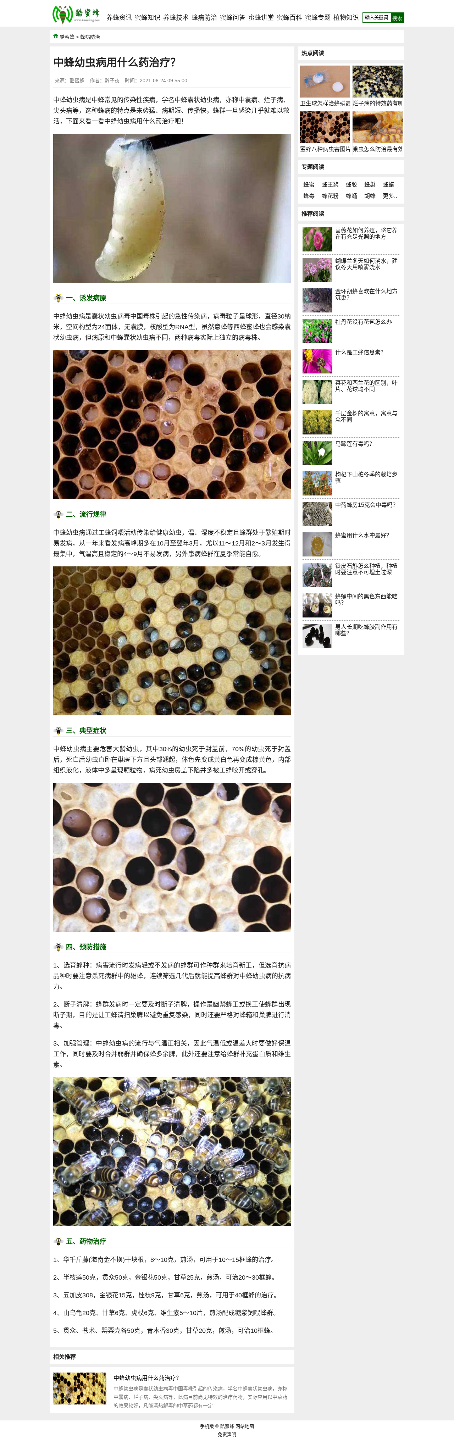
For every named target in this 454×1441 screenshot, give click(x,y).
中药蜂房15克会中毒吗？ (366, 505)
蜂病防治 (204, 17)
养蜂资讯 (119, 17)
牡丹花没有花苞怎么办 (363, 322)
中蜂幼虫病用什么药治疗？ (148, 1378)
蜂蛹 (351, 196)
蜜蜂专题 (318, 17)
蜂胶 (351, 185)
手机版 (207, 1426)
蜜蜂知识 (147, 17)
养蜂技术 (176, 17)
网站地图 (245, 1426)
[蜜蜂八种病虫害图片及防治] (325, 141)
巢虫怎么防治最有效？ (381, 149)
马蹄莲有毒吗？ (355, 444)
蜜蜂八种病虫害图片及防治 (334, 149)
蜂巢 (370, 185)
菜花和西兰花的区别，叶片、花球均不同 (366, 386)
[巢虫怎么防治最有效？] (378, 141)
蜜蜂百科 (289, 17)
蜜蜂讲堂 (261, 17)
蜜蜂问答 (232, 17)
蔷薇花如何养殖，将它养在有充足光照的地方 (366, 233)
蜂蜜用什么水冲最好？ (363, 535)
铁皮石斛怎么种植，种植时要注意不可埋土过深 (366, 569)
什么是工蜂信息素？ (360, 352)
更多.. (390, 196)
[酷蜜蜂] (76, 25)
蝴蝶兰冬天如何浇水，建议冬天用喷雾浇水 (366, 264)
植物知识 (346, 17)
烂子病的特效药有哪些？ (384, 103)
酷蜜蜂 (67, 37)
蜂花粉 (330, 196)
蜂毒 (309, 196)
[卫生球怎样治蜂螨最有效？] (325, 96)
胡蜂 (370, 196)
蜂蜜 (309, 185)
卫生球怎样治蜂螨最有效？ (334, 103)
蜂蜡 (388, 185)
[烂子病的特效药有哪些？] (378, 96)
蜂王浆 (330, 185)
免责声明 (227, 1434)
